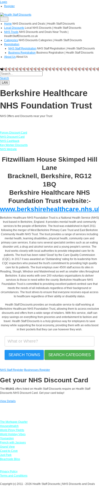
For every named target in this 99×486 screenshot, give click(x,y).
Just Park (6, 455)
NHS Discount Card (12, 136)
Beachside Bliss (10, 459)
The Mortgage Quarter (14, 421)
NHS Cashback (9, 141)
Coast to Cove (9, 450)
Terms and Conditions (13, 475)
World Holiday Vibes (13, 434)
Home (8, 23)
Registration (11, 44)
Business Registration (22, 52)
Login (3, 2)
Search (4, 78)
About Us (10, 56)
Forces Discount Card (13, 132)
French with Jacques (13, 442)
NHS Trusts (11, 32)
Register (9, 6)
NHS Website (8, 149)
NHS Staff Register (11, 370)
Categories (11, 40)
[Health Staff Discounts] (15, 14)
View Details (8, 401)
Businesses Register (37, 370)
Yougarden (7, 438)
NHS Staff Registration (22, 48)
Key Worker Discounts (14, 145)
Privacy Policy (8, 471)
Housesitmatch (9, 426)
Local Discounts (14, 27)
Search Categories (69, 355)
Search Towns (24, 355)
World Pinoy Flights (12, 430)
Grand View (7, 446)
